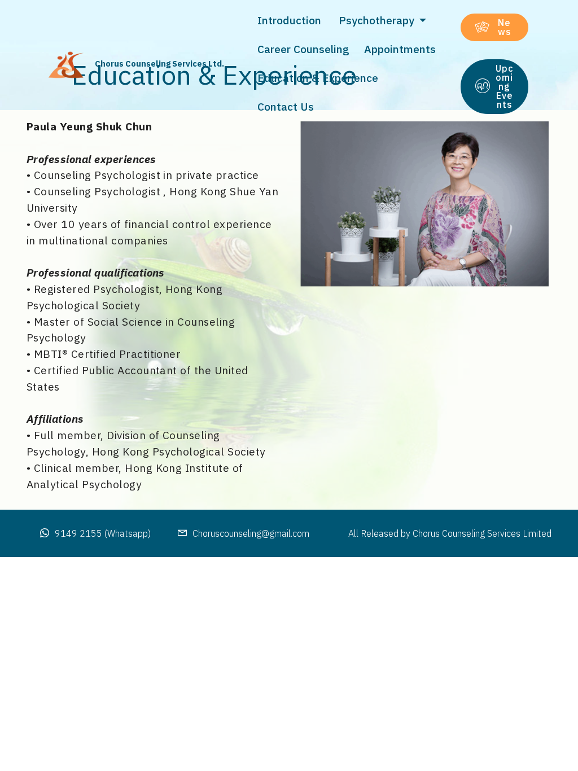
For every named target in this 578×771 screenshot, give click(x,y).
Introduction (292, 20)
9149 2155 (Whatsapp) (103, 533)
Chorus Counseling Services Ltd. (159, 63)
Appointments (401, 49)
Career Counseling (304, 49)
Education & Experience (319, 78)
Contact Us (287, 106)
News (504, 27)
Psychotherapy (378, 20)
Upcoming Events (504, 86)
